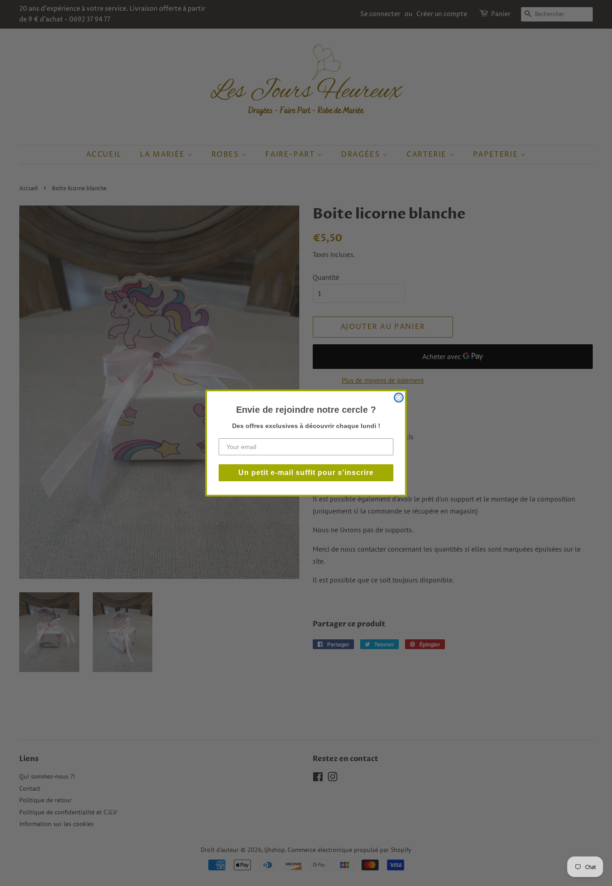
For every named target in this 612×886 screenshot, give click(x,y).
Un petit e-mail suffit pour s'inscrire (306, 472)
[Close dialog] (398, 397)
